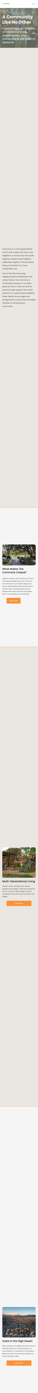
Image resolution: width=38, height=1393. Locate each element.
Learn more (13, 601)
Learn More (19, 903)
